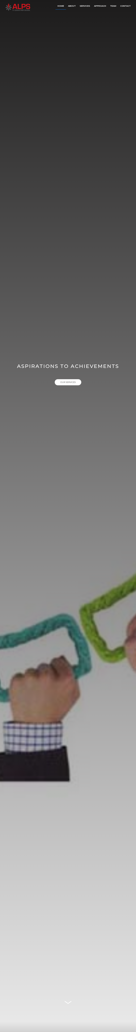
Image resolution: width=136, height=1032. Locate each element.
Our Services (68, 382)
